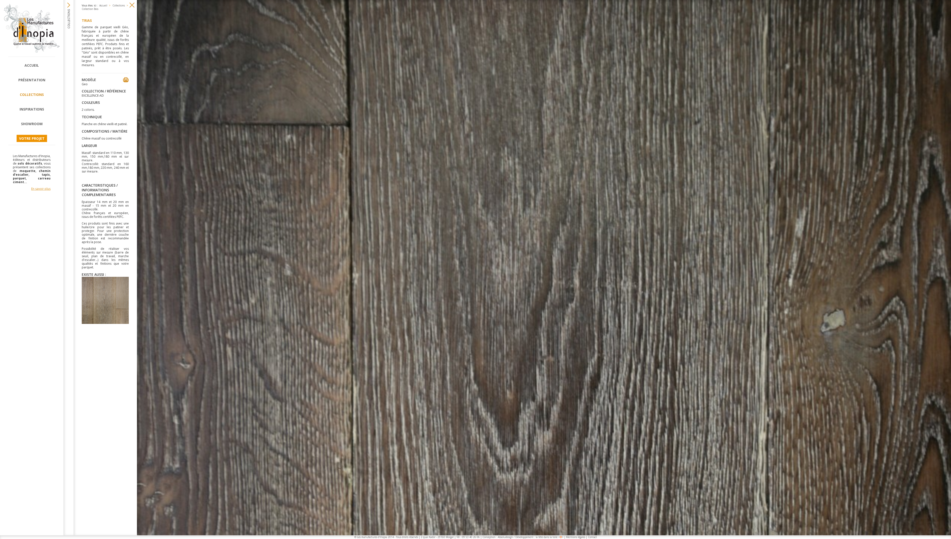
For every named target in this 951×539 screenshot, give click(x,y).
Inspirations (32, 109)
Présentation (31, 80)
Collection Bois (90, 9)
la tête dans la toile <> (549, 537)
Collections (32, 94)
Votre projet (32, 138)
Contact (592, 537)
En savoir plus (41, 189)
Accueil (32, 65)
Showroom (32, 123)
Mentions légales (575, 537)
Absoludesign (505, 537)
